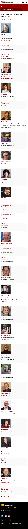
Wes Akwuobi (4, 47)
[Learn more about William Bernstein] (6, 241)
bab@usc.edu (4, 301)
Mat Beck (3, 197)
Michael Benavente (6, 216)
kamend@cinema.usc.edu (7, 78)
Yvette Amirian (5, 94)
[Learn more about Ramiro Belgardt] (6, 205)
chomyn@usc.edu (5, 482)
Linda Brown (4, 355)
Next (10, 19)
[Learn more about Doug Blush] (6, 315)
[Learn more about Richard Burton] (6, 446)
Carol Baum (4, 179)
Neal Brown (4, 375)
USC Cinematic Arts (7, 505)
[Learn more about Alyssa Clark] (6, 488)
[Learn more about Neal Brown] (6, 373)
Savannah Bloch (5, 277)
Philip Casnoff (5, 460)
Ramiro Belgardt (5, 206)
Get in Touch (9, 507)
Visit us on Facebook (2, 516)
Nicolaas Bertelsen (6, 250)
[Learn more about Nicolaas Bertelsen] (6, 248)
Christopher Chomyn (6, 478)
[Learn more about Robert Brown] (6, 391)
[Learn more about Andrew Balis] (6, 141)
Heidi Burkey (4, 429)
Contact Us (3, 519)
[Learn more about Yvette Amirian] (6, 92)
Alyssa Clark (4, 489)
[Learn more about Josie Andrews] (6, 102)
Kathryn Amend (5, 74)
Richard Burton (5, 447)
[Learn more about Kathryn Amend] (6, 73)
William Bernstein (6, 243)
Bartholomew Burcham (7, 411)
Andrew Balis (4, 143)
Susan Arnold (4, 121)
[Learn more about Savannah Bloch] (6, 275)
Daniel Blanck (4, 259)
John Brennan (4, 335)
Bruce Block (4, 295)
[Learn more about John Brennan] (6, 333)
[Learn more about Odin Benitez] (6, 223)
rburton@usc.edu (5, 453)
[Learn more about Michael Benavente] (6, 214)
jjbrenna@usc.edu (5, 339)
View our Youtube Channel (9, 516)
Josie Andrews (5, 103)
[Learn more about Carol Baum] (6, 178)
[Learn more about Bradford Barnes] (6, 160)
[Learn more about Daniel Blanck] (6, 257)
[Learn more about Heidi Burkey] (6, 428)
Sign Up (15, 507)
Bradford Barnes (5, 161)
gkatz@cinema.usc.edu (6, 40)
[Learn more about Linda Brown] (6, 353)
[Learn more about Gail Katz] (6, 33)
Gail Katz (3, 34)
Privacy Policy (10, 519)
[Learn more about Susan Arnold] (6, 120)
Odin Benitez (4, 225)
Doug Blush (4, 317)
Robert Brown (4, 393)
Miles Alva (4, 56)
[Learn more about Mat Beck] (6, 196)
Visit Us (3, 507)
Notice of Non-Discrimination (7, 520)
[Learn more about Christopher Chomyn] (6, 477)
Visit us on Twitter (5, 516)
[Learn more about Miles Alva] (6, 54)
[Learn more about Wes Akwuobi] (6, 45)
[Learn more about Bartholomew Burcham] (6, 410)
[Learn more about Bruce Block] (6, 294)
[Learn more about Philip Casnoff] (6, 459)
